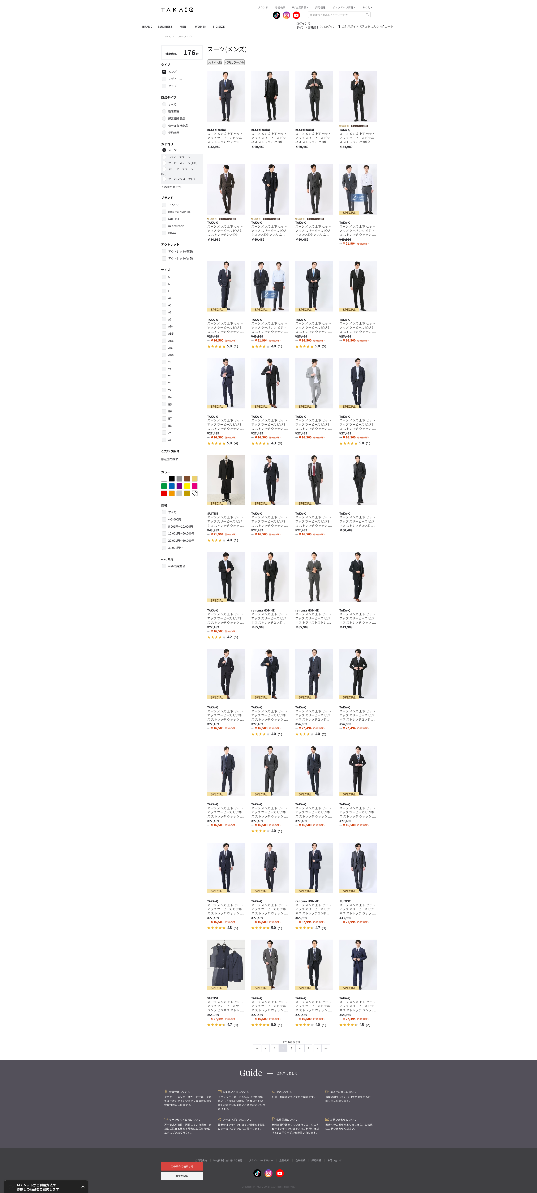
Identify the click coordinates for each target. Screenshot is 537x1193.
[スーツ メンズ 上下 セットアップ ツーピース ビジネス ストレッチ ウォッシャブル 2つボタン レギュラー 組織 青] (226, 383)
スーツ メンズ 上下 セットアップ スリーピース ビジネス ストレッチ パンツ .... (357, 1006)
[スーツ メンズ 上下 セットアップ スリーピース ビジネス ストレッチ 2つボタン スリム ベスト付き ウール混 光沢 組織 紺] (314, 673)
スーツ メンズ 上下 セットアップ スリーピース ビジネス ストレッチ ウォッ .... (225, 521)
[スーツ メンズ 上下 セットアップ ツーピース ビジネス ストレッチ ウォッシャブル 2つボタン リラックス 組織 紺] (314, 964)
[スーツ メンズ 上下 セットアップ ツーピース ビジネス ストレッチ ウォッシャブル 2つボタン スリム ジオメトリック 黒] (226, 577)
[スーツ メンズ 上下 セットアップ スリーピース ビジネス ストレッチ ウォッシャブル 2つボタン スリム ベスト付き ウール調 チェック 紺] (358, 577)
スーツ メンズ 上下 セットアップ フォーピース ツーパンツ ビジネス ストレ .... (225, 1006)
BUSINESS (165, 27)
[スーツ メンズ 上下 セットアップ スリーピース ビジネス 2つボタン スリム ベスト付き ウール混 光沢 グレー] (314, 189)
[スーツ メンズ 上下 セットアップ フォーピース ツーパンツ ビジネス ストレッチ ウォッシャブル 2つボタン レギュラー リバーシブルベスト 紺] (226, 964)
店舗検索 (284, 1160)
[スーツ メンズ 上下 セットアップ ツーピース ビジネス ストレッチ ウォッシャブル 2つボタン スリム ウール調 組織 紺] (270, 673)
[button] (46, 1186)
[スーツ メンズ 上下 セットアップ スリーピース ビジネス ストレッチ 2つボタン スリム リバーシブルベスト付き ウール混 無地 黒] (270, 96)
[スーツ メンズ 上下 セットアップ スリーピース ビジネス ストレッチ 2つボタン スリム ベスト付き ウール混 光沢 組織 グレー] (314, 96)
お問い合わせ (335, 1160)
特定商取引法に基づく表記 (227, 1160)
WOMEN (200, 27)
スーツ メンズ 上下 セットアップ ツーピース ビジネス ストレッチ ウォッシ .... (225, 138)
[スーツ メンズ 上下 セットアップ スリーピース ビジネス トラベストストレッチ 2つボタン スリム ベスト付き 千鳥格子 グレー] (314, 577)
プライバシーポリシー (261, 1160)
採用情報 (316, 1160)
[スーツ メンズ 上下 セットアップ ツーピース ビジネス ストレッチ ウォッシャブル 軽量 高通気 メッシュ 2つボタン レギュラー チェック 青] (358, 383)
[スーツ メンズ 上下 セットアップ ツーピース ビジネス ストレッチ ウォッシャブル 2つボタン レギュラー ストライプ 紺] (314, 286)
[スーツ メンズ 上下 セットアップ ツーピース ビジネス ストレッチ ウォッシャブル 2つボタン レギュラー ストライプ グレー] (270, 383)
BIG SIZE (218, 27)
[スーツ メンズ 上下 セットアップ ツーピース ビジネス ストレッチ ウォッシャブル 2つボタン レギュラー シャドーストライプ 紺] (226, 96)
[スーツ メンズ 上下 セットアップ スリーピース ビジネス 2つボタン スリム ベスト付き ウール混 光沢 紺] (270, 189)
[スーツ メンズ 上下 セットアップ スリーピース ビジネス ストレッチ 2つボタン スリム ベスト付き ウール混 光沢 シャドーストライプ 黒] (270, 577)
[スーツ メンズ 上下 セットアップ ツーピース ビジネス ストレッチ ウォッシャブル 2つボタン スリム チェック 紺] (226, 286)
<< (257, 1048)
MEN (183, 27)
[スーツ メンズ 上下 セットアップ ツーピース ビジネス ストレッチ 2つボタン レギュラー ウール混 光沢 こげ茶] (226, 189)
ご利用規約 (201, 1160)
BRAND (147, 27)
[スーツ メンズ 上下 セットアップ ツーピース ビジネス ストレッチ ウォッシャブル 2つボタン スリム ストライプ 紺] (314, 770)
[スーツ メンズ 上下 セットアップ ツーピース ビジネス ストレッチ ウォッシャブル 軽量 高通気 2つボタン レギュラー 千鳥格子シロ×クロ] (314, 383)
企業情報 (300, 1160)
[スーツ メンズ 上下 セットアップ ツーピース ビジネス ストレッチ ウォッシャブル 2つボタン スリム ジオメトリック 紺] (226, 867)
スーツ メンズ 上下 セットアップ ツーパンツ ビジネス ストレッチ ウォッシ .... (357, 230)
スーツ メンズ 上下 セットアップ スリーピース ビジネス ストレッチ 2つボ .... (269, 138)
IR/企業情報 (299, 7)
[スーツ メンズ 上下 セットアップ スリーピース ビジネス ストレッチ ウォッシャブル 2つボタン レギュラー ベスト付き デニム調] (358, 867)
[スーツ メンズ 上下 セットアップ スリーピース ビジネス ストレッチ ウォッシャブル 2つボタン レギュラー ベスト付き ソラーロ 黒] (226, 479)
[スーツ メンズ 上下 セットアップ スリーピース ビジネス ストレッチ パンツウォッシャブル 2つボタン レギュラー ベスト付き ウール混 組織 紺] (358, 964)
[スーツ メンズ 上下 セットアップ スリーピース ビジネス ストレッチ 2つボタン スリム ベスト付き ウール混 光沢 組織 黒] (358, 479)
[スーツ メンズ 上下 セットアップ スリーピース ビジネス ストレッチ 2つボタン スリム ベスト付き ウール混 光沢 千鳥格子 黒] (358, 673)
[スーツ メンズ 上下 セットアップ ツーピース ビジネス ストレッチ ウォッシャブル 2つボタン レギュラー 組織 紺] (226, 770)
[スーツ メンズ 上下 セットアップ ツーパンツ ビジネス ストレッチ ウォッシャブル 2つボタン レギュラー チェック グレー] (358, 189)
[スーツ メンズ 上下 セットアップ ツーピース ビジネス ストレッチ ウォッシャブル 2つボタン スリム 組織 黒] (358, 286)
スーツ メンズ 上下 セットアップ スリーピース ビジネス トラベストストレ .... (313, 618)
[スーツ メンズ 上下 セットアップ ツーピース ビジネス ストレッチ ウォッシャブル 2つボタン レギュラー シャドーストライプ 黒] (270, 479)
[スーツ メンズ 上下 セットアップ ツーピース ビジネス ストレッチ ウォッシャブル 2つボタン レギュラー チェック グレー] (314, 479)
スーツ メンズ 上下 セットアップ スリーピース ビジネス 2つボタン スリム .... (269, 230)
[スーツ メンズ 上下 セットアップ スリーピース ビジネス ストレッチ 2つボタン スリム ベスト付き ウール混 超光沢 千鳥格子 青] (314, 867)
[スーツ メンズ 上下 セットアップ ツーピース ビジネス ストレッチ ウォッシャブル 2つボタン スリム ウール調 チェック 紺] (270, 867)
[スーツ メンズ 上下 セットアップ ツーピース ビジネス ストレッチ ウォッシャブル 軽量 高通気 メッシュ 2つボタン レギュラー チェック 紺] (226, 673)
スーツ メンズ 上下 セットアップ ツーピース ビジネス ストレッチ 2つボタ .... (357, 138)
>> (325, 1048)
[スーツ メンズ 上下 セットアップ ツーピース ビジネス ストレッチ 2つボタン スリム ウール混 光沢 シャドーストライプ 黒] (358, 96)
